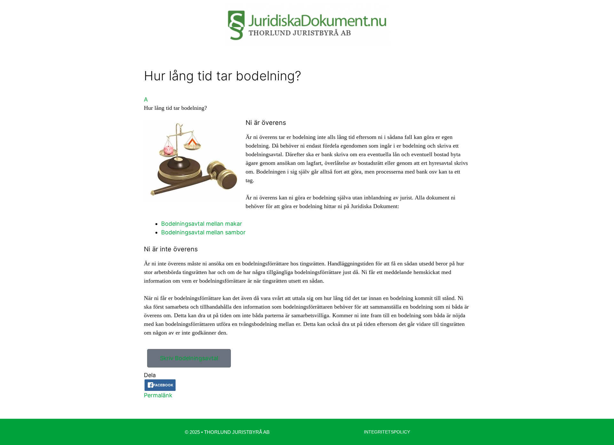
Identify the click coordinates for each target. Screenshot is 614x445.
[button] (307, 103)
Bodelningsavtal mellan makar (202, 223)
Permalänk (158, 395)
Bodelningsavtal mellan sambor (203, 232)
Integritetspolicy (387, 431)
